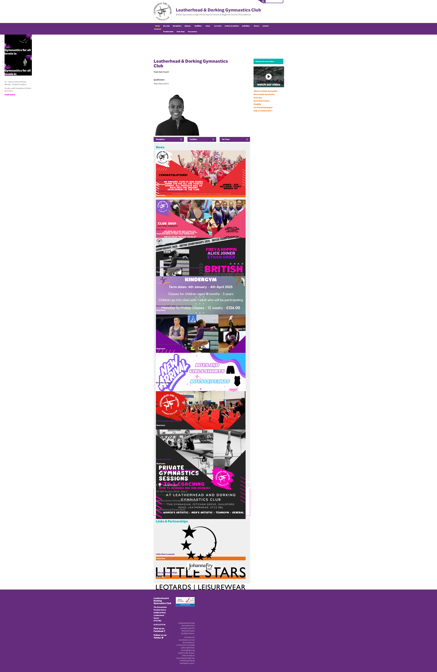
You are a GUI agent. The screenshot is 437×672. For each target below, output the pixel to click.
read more (10, 94)
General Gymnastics (262, 101)
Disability (257, 104)
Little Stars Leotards (165, 554)
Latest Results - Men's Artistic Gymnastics (172, 513)
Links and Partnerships (166, 572)
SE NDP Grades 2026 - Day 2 (171, 491)
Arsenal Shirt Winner (165, 180)
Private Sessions (163, 459)
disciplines (177, 26)
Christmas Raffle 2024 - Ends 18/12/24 (174, 306)
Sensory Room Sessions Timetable (178, 470)
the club (166, 26)
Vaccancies (192, 31)
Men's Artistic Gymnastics (264, 94)
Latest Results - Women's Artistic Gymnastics (173, 495)
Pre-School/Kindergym (263, 107)
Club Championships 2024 (168, 421)
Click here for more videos (264, 61)
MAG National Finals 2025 (170, 509)
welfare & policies (232, 26)
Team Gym (258, 98)
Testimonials (168, 31)
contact (265, 26)
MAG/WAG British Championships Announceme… (179, 267)
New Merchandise (164, 382)
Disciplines (160, 139)
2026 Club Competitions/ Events (171, 191)
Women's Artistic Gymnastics (265, 91)
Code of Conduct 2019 (262, 111)
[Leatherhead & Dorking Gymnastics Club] (209, 11)
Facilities (193, 139)
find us (256, 26)
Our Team (226, 139)
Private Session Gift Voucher (169, 344)
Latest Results (161, 504)
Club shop (181, 31)
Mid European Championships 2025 (176, 500)
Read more (160, 195)
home (157, 26)
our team (217, 26)
